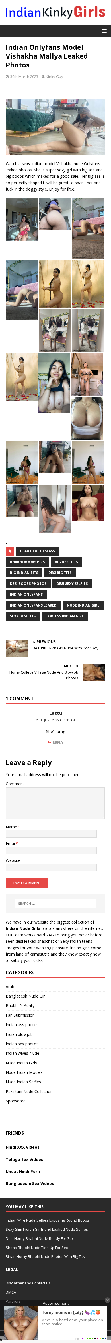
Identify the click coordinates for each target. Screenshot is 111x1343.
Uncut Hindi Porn (23, 1171)
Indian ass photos (22, 1024)
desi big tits (59, 572)
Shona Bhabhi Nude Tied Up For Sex (37, 1247)
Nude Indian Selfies (23, 1081)
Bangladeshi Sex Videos (30, 1183)
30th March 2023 (24, 76)
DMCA (11, 1292)
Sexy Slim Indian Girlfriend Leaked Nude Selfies (47, 1229)
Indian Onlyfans (26, 594)
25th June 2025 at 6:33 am (55, 720)
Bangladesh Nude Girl (26, 996)
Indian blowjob (19, 1034)
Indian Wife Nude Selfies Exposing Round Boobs (47, 1220)
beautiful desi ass (37, 551)
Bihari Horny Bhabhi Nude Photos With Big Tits (45, 1256)
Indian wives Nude (22, 1053)
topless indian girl (65, 616)
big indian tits (24, 572)
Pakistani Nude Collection (29, 1091)
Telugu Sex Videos (24, 1159)
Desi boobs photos (28, 583)
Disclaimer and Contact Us (28, 1283)
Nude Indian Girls (21, 1063)
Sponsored (16, 1101)
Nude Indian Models (24, 1072)
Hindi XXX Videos (23, 1147)
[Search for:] (55, 903)
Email (11, 843)
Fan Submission (20, 1015)
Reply (58, 742)
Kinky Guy (54, 76)
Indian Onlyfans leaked (33, 605)
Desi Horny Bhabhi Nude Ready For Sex (40, 1238)
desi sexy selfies (72, 583)
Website (13, 860)
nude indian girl (83, 605)
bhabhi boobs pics (27, 561)
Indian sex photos (22, 1043)
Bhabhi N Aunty (20, 1005)
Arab (10, 986)
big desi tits (66, 561)
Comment (15, 783)
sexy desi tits (23, 616)
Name (11, 827)
